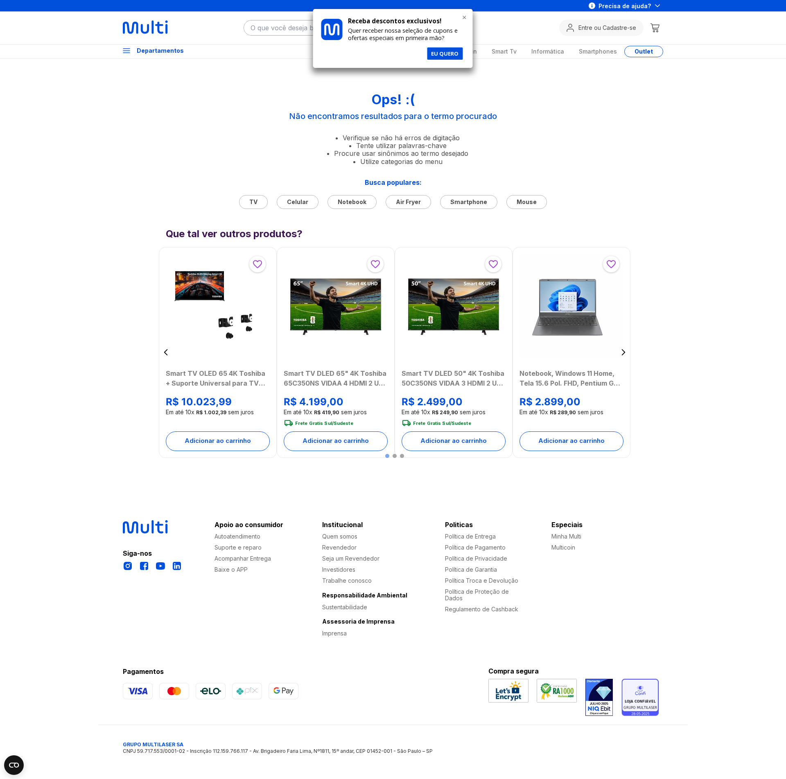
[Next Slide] (623, 352)
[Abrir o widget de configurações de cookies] (14, 765)
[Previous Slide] (166, 352)
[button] (387, 456)
